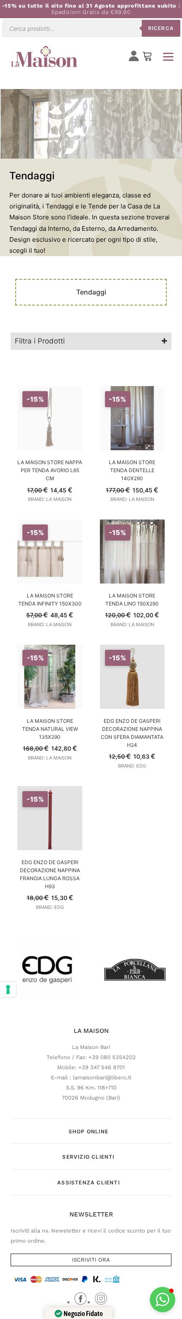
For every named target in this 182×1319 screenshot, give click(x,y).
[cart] (147, 58)
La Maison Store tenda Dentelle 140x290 (132, 470)
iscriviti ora (91, 1260)
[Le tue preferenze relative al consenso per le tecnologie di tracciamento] (8, 989)
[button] (162, 1299)
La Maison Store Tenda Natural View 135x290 (50, 729)
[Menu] (168, 56)
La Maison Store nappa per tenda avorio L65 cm (49, 470)
